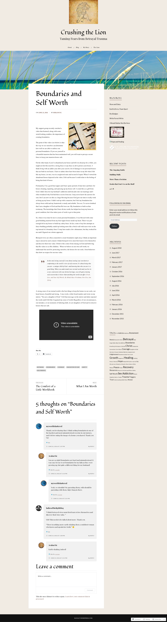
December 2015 (118, 314)
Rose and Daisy (115, 104)
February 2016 (117, 305)
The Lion (96, 47)
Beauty (112, 339)
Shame (135, 374)
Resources (113, 370)
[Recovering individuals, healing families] (124, 149)
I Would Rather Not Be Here (120, 123)
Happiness (121, 358)
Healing (128, 357)
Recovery (128, 367)
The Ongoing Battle (117, 170)
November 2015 (118, 319)
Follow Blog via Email (120, 203)
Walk (123, 379)
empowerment (131, 352)
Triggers (132, 377)
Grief (131, 354)
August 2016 (116, 281)
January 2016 (117, 309)
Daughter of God (73, 367)
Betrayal (40, 367)
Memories (118, 364)
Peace (116, 367)
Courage (61, 367)
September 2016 (118, 276)
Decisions (112, 352)
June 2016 (115, 290)
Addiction (121, 333)
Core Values (119, 349)
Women (130, 380)
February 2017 (117, 262)
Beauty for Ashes (118, 339)
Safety (84, 367)
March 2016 (116, 300)
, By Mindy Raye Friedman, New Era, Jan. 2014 (69, 277)
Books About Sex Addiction (119, 343)
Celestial (123, 346)
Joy (137, 361)
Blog (77, 47)
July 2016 (115, 286)
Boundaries (50, 367)
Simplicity (112, 377)
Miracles (123, 364)
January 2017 (117, 267)
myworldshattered (54, 426)
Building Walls (115, 175)
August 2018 (116, 248)
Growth (114, 357)
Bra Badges (114, 114)
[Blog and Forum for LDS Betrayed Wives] (117, 142)
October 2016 (117, 272)
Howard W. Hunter (127, 361)
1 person (60, 494)
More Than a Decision (118, 179)
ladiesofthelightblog (55, 508)
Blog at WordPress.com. (83, 618)
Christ (129, 345)
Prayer (121, 367)
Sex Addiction (125, 373)
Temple (120, 377)
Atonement (133, 333)
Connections (113, 349)
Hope (120, 361)
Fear (129, 354)
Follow (114, 226)
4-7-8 (112, 189)
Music (127, 364)
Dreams (116, 352)
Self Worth (41, 370)
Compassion (135, 346)
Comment (90, 590)
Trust (112, 380)
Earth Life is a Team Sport (119, 109)
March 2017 (116, 257)
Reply (92, 446)
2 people (57, 470)
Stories (116, 377)
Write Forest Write (116, 118)
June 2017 (115, 253)
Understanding (117, 379)
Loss (115, 364)
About (70, 47)
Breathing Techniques (115, 346)
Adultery (126, 333)
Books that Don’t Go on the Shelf (122, 184)
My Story (86, 47)
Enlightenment (114, 354)
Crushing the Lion (83, 32)
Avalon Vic (57, 112)
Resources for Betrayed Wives (125, 370)
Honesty (116, 361)
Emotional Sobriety (123, 352)
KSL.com (111, 364)
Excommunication (123, 354)
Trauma (125, 377)
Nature (131, 364)
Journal (134, 361)
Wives (125, 379)
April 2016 (116, 295)
